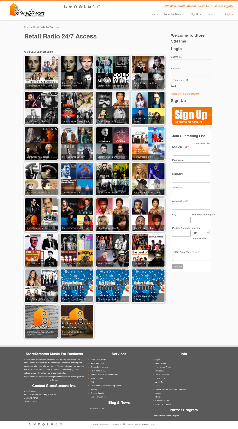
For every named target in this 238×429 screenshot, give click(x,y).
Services (212, 14)
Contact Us (159, 370)
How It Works (160, 363)
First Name (178, 160)
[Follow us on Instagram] (99, 6)
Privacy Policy (161, 378)
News (157, 396)
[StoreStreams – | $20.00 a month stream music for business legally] (27, 10)
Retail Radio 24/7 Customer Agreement (106, 385)
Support (94, 389)
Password (176, 68)
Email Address (180, 147)
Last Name (177, 173)
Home (152, 14)
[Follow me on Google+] (81, 6)
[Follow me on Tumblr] (86, 6)
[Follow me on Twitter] (71, 6)
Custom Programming (99, 367)
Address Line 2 (180, 201)
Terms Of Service (162, 374)
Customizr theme (147, 424)
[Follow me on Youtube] (90, 6)
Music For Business (174, 14)
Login (228, 14)
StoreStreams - (106, 424)
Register (175, 93)
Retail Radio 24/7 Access (100, 370)
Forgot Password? (191, 93)
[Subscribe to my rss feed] (66, 6)
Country (196, 228)
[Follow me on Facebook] (76, 6)
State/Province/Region (201, 214)
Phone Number (199, 238)
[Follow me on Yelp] (95, 6)
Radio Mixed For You (99, 359)
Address (177, 187)
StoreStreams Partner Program (166, 415)
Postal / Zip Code (181, 228)
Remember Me (181, 80)
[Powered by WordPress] (124, 423)
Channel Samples (97, 393)
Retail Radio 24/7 (97, 363)
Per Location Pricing (163, 367)
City (174, 214)
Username (176, 56)
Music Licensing (97, 378)
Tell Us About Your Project (185, 252)
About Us (159, 382)
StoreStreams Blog (96, 408)
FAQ (92, 382)
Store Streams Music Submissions (104, 374)
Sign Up (195, 14)
